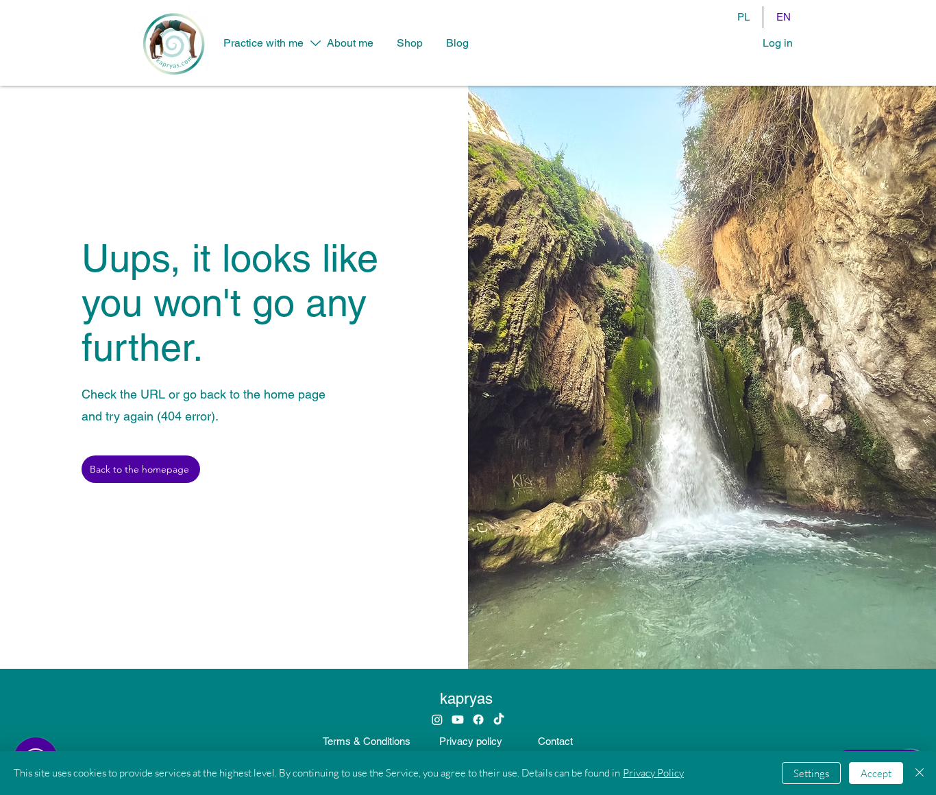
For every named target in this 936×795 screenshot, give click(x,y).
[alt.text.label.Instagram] (437, 719)
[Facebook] (478, 719)
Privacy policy (470, 741)
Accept (876, 773)
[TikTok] (499, 719)
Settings (811, 773)
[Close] (919, 773)
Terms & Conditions (366, 741)
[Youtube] (458, 719)
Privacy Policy (653, 772)
